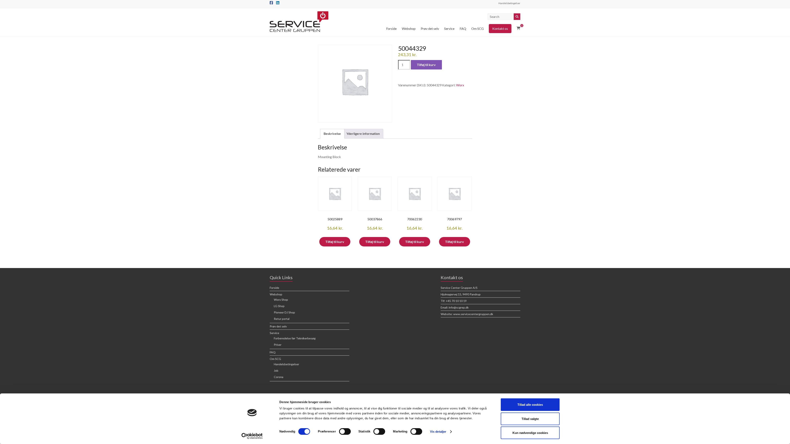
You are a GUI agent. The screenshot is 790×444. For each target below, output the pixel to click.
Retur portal (281, 318)
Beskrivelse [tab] (332, 133)
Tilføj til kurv (426, 65)
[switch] (345, 431)
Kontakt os (500, 28)
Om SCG (477, 28)
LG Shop (279, 306)
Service (449, 28)
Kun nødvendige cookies (530, 433)
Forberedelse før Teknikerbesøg (295, 338)
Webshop (409, 28)
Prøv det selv (430, 28)
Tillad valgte (530, 419)
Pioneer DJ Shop (284, 312)
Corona (278, 377)
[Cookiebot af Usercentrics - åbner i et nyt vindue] (252, 436)
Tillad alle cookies (530, 404)
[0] (518, 28)
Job (276, 370)
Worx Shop (281, 299)
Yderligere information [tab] (363, 133)
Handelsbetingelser (509, 3)
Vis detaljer (438, 431)
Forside (391, 28)
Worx (460, 85)
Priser (277, 344)
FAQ (463, 28)
